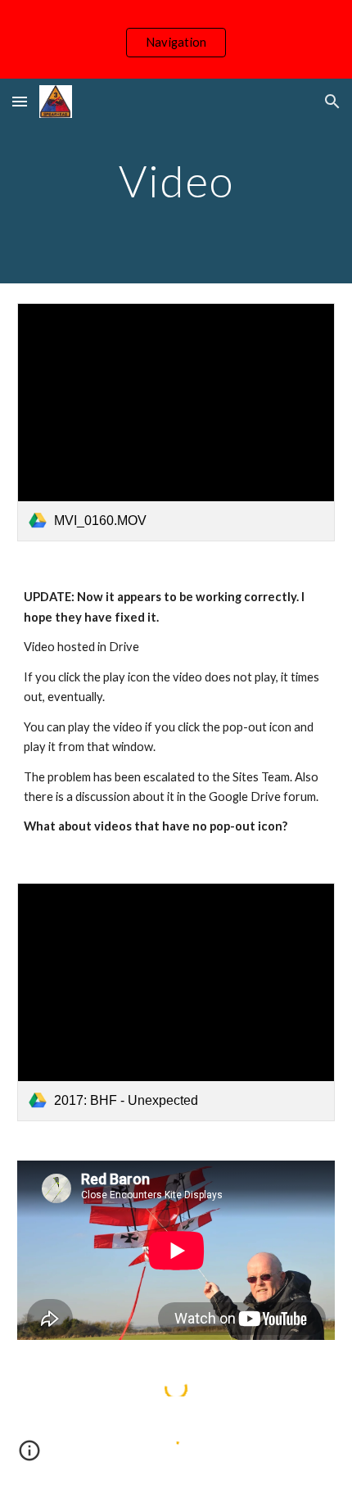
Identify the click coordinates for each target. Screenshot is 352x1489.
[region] (176, 39)
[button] (19, 101)
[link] (176, 422)
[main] (176, 180)
